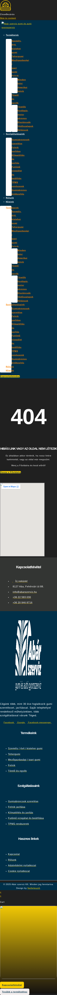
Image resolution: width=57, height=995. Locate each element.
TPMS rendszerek (18, 184)
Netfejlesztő (33, 888)
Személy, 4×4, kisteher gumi (16, 47)
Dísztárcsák (24, 122)
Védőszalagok (25, 126)
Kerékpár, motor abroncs (23, 114)
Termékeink (12, 35)
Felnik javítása (16, 149)
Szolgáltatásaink (15, 134)
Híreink (10, 202)
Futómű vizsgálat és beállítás (17, 173)
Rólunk (10, 198)
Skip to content (8, 18)
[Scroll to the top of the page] (4, 888)
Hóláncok (23, 130)
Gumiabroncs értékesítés (19, 192)
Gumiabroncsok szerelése (21, 141)
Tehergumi (18, 56)
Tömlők (22, 107)
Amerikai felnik (22, 89)
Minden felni (22, 81)
